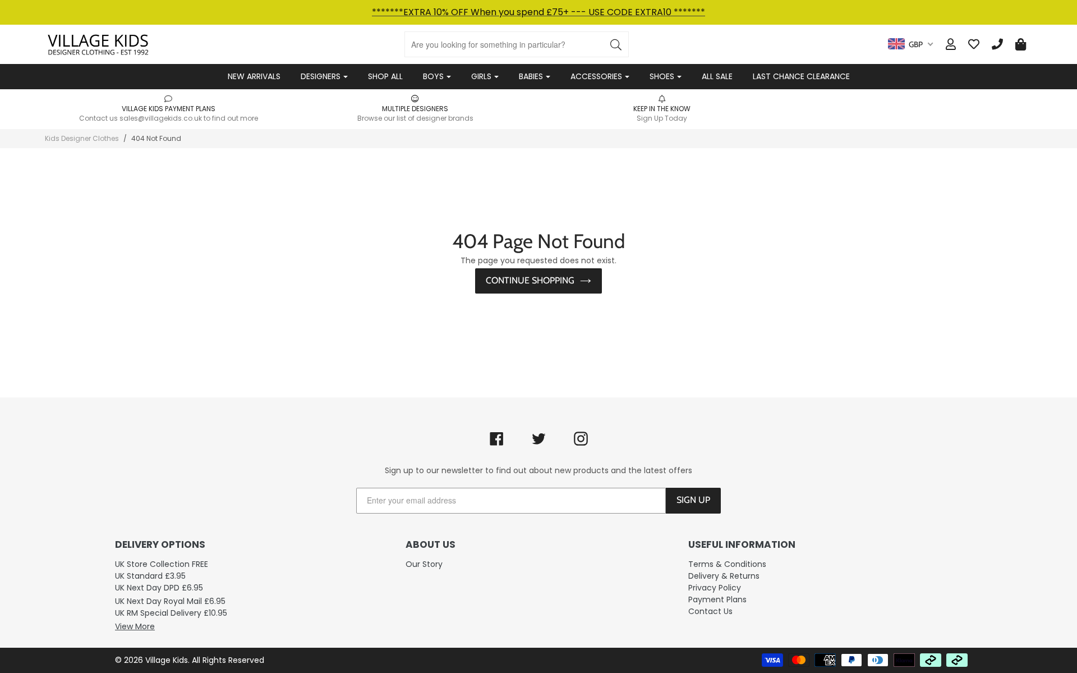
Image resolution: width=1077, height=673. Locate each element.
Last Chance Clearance (801, 76)
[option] (168, 108)
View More (135, 626)
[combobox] (910, 44)
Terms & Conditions (727, 564)
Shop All (385, 76)
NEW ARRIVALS (254, 76)
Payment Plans (717, 599)
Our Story (424, 564)
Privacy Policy (714, 587)
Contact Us (710, 611)
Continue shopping (530, 280)
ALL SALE (717, 76)
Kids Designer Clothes (82, 138)
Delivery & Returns (724, 576)
